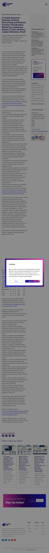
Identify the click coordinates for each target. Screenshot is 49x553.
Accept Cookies (32, 281)
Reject (16, 281)
